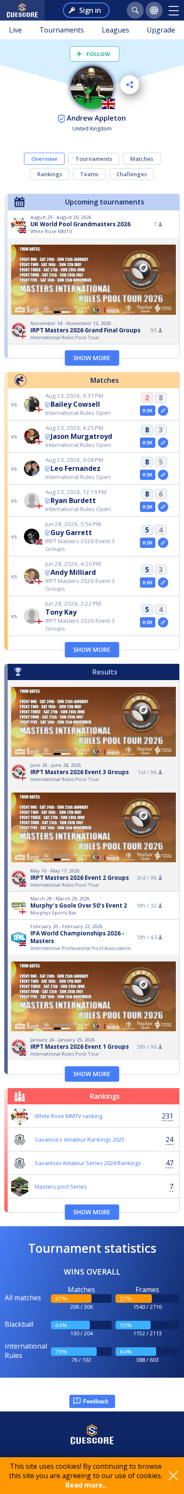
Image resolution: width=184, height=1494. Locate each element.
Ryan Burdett (73, 500)
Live (15, 30)
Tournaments (61, 30)
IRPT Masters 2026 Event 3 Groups (79, 772)
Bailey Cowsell (75, 404)
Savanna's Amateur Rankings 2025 (80, 1139)
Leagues (115, 30)
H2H (147, 411)
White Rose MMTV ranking (68, 1116)
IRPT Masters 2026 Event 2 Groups (79, 878)
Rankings (49, 174)
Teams (89, 174)
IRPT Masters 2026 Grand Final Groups (85, 330)
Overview (44, 159)
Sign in (90, 10)
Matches (141, 159)
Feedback (95, 1401)
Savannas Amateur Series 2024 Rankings (88, 1163)
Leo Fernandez (75, 468)
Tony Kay (61, 612)
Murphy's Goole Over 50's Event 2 (78, 905)
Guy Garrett (71, 532)
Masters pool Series (61, 1186)
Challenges (131, 174)
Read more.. (85, 1485)
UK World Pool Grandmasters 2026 (80, 224)
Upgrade (161, 30)
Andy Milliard (73, 572)
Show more (91, 358)
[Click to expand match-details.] (163, 410)
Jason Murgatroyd (81, 436)
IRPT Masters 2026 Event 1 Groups (79, 1046)
